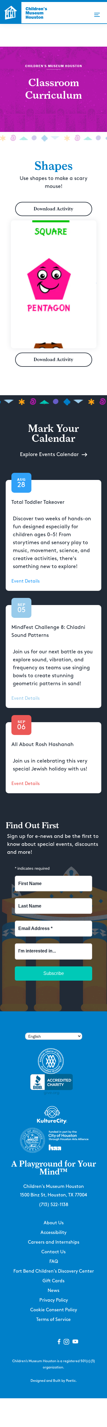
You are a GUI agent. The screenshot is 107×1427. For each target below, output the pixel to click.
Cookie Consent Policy (53, 1310)
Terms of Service (53, 1320)
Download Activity (53, 209)
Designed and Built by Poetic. (54, 1380)
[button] (97, 15)
